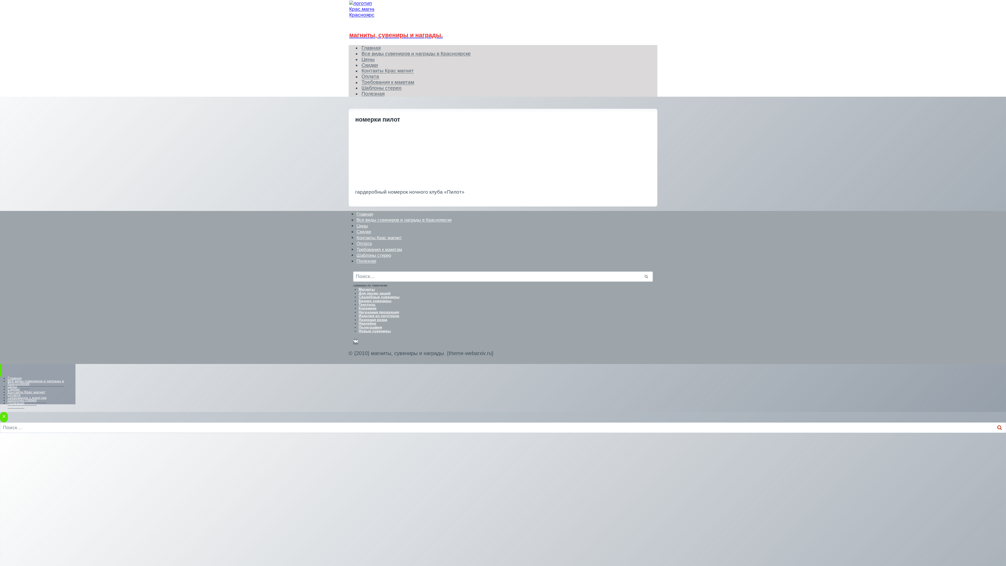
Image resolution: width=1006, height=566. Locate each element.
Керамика (367, 308)
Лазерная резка (373, 320)
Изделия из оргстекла (379, 316)
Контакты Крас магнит (388, 71)
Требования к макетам (379, 249)
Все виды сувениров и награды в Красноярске (416, 53)
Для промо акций (375, 293)
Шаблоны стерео (374, 255)
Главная (365, 213)
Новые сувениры (375, 331)
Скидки (364, 231)
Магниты (367, 289)
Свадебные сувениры (379, 297)
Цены (362, 225)
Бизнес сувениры (375, 301)
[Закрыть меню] (1, 370)
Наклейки (367, 323)
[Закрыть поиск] (4, 417)
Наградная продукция (379, 312)
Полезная (373, 93)
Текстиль (367, 304)
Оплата (364, 243)
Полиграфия (370, 327)
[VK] (355, 342)
